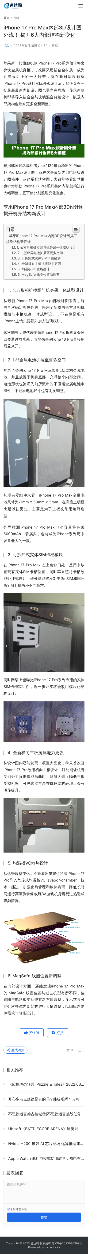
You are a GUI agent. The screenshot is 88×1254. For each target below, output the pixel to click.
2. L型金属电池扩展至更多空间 (40, 253)
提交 (44, 1217)
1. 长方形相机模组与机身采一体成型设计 (46, 247)
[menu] (81, 6)
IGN (6, 46)
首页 (6, 18)
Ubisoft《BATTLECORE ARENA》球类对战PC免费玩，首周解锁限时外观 (45, 1128)
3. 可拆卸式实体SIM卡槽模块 (39, 258)
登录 (10, 1209)
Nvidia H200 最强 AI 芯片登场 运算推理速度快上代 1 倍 (45, 1143)
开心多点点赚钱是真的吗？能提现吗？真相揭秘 (45, 1099)
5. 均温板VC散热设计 (34, 269)
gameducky (52, 1247)
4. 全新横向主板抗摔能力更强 (39, 264)
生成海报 (17, 1050)
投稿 (55, 46)
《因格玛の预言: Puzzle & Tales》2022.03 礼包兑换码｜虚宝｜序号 (45, 1084)
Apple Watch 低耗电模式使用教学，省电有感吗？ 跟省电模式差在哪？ (45, 1158)
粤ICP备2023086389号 (67, 1243)
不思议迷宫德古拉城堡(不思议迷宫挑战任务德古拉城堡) (45, 1114)
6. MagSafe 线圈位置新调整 (39, 274)
